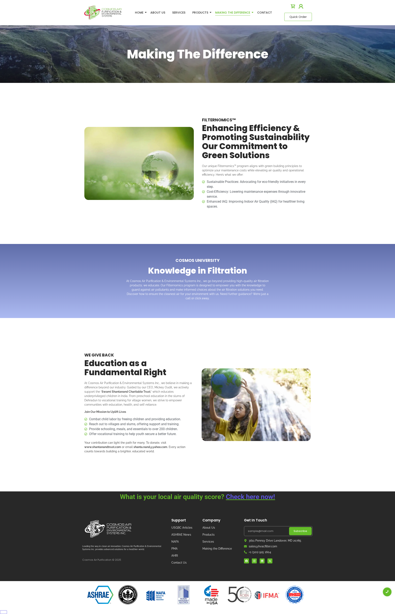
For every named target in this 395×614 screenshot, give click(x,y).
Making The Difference (232, 12)
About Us (157, 12)
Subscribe (300, 531)
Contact (264, 12)
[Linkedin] (262, 560)
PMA (174, 548)
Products (200, 12)
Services (178, 12)
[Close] (3, 612)
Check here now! (250, 497)
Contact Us (179, 562)
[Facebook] (246, 560)
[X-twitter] (269, 560)
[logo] (102, 12)
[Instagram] (254, 560)
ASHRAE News (181, 534)
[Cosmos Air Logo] (108, 529)
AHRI (174, 555)
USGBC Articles (181, 527)
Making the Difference (217, 548)
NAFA (175, 541)
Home (139, 12)
